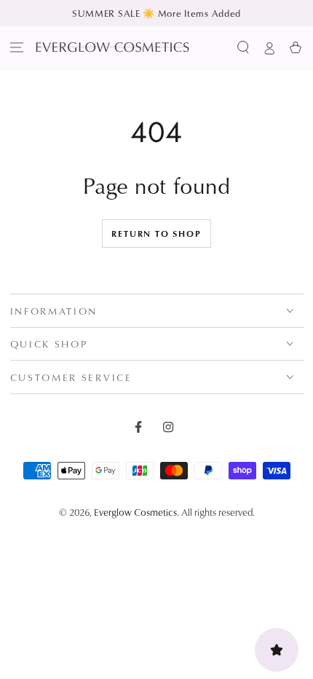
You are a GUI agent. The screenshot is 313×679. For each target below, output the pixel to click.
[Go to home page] (112, 47)
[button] (243, 47)
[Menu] (17, 47)
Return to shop (156, 233)
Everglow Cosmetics (135, 512)
